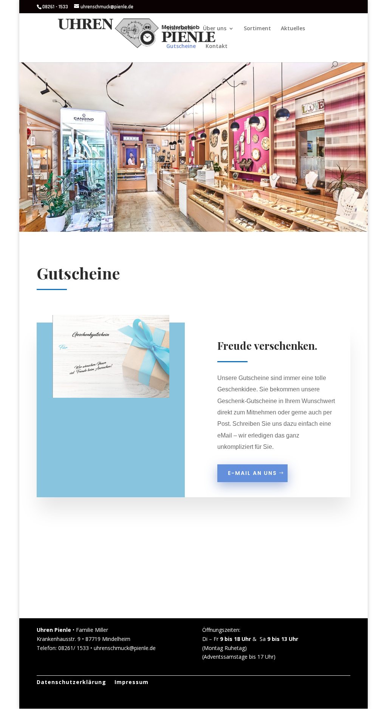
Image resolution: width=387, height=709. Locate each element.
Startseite (179, 29)
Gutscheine (181, 46)
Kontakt (217, 46)
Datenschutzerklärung (71, 683)
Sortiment (257, 29)
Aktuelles (293, 29)
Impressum (132, 683)
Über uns (214, 29)
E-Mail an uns (252, 473)
